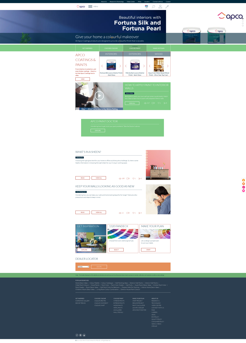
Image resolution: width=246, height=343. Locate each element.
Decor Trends (80, 303)
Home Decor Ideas (81, 283)
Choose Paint (134, 47)
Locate (99, 267)
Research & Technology (117, 1)
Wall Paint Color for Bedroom (110, 287)
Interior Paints (118, 301)
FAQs (139, 1)
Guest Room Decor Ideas (143, 285)
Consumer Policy (158, 321)
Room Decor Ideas (92, 287)
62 (122, 213)
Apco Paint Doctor (139, 310)
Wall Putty (129, 285)
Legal (153, 314)
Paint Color (105, 285)
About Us (104, 1)
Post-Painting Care (81, 192)
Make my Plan (158, 47)
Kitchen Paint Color (159, 285)
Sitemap (154, 326)
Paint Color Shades (117, 285)
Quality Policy (157, 319)
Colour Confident (101, 303)
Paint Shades (79, 287)
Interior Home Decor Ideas (150, 287)
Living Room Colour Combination (108, 289)
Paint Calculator (139, 305)
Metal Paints (117, 307)
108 (122, 178)
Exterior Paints (118, 303)
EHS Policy (155, 317)
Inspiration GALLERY (82, 301)
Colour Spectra (100, 301)
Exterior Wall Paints (136, 283)
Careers (168, 1)
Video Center (131, 1)
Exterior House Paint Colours (130, 289)
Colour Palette (94, 283)
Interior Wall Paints (151, 283)
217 (147, 103)
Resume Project (138, 303)
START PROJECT (137, 301)
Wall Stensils (118, 312)
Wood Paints (95, 285)
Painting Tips (79, 157)
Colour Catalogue (107, 283)
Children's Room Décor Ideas (85, 289)
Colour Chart (99, 305)
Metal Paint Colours (82, 285)
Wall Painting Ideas (121, 283)
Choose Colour (111, 47)
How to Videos (129, 93)
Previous (101, 66)
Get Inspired (87, 47)
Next (121, 66)
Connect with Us (158, 1)
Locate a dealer (138, 307)
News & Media (156, 324)
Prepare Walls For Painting (130, 287)
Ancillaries (117, 310)
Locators (147, 1)
